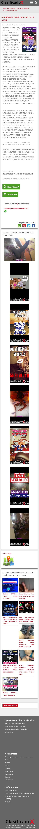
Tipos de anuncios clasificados (15, 723)
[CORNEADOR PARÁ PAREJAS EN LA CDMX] (5, 211)
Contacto (8, 802)
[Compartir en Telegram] (28, 225)
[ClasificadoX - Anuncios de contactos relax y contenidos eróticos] (20, 821)
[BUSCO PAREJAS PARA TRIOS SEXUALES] (10, 588)
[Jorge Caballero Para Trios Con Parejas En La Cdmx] (27, 588)
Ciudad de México (11, 11)
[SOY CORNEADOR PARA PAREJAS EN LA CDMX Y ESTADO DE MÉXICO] (10, 613)
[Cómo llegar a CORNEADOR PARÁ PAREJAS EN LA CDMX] (8, 561)
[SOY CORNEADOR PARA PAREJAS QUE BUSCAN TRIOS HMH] (27, 607)
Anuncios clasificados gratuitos (15, 726)
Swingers (13, 8)
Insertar (7, 763)
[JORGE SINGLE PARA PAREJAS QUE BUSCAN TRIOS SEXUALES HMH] (10, 657)
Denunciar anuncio (11, 705)
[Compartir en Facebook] (33, 225)
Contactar (11, 194)
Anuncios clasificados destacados (16, 729)
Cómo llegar (7, 553)
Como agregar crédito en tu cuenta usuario (19, 757)
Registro (7, 760)
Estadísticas (9, 774)
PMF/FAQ (8, 799)
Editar (7, 765)
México (5, 8)
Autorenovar (9, 732)
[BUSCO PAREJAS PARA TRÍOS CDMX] (10, 687)
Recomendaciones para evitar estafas (17, 796)
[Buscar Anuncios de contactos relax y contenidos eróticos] (36, 3)
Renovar (7, 768)
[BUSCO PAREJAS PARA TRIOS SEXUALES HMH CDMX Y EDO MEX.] (27, 634)
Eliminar (7, 777)
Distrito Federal (23, 8)
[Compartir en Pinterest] (24, 225)
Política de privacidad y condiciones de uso (19, 793)
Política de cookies (11, 790)
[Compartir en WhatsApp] (19, 225)
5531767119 (12, 186)
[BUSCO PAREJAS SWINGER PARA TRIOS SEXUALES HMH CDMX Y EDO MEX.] (27, 655)
